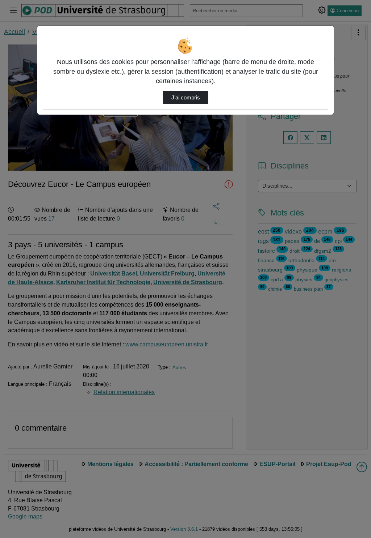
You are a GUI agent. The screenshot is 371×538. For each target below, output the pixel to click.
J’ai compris (185, 98)
